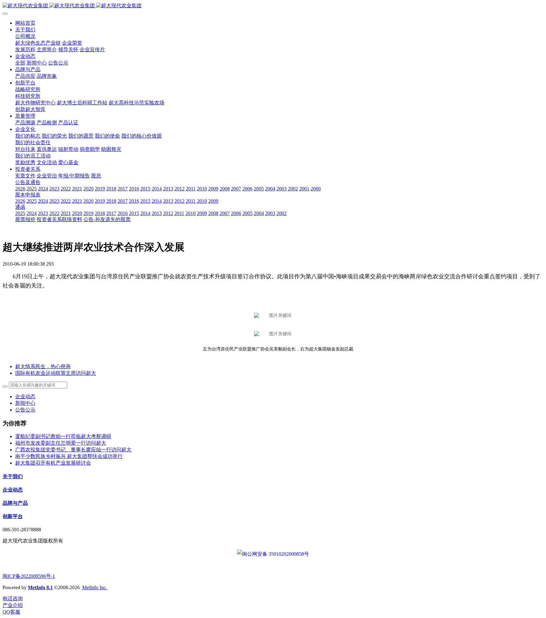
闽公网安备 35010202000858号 (275, 554)
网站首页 (25, 23)
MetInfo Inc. (94, 587)
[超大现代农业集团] (273, 6)
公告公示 (25, 409)
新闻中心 (25, 403)
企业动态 (25, 396)
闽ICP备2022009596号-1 (29, 576)
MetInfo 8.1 (40, 587)
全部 (20, 62)
